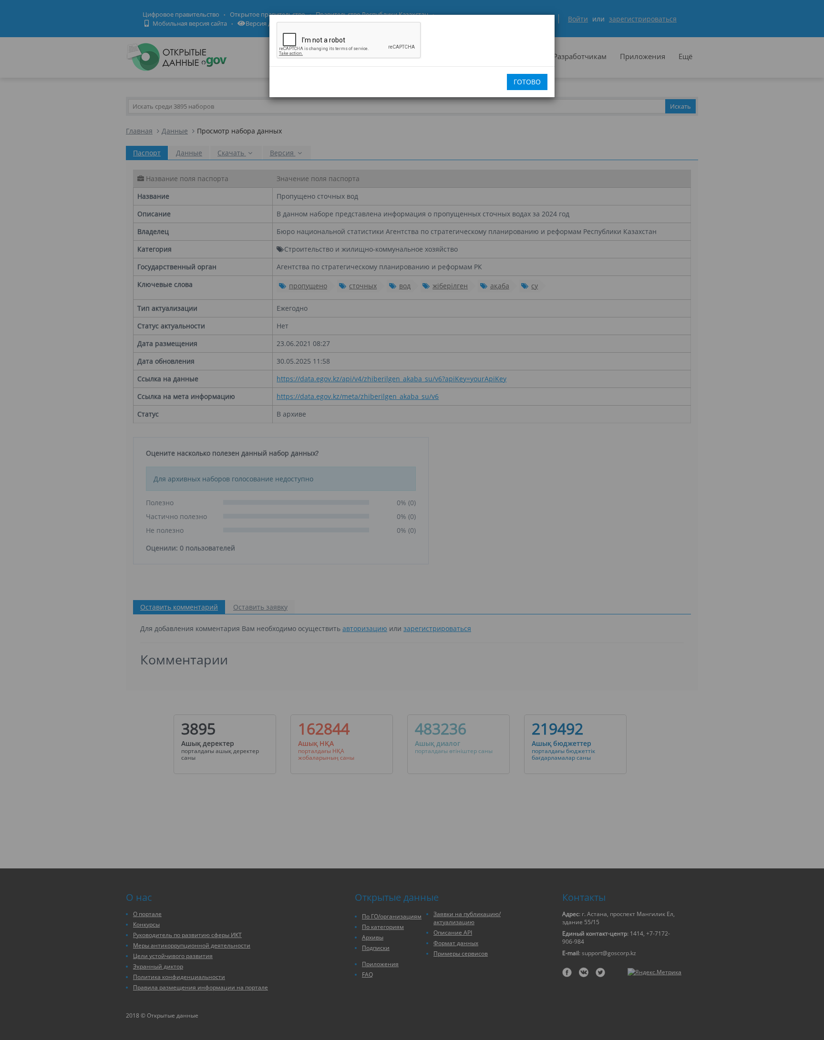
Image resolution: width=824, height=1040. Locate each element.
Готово (527, 81)
